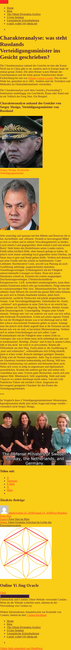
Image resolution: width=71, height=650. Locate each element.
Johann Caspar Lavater (40, 78)
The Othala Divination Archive (24, 14)
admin (11, 512)
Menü (4, 2)
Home (10, 7)
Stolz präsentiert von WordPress (25, 648)
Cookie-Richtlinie (37, 615)
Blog (9, 11)
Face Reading (59, 512)
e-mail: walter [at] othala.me (22, 23)
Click (3, 592)
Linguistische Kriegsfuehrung (23, 20)
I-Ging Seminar (15, 17)
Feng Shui (5, 516)
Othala (3, 648)
